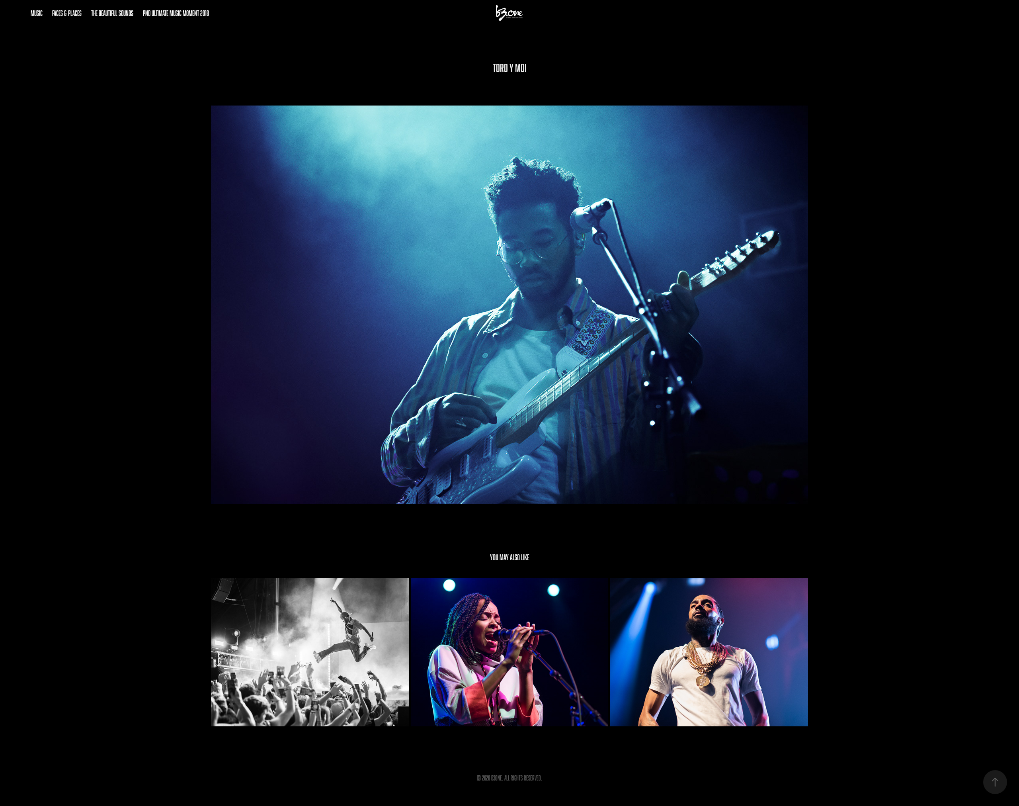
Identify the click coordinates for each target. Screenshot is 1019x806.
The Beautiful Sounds (112, 13)
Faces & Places (67, 13)
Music (37, 13)
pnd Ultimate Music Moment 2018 (176, 13)
